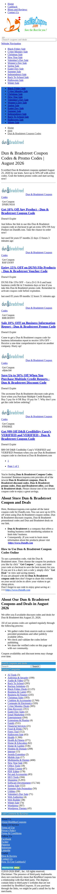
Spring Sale (13, 785)
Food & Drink (15, 728)
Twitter (4, 841)
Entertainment (15, 717)
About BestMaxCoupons (13, 822)
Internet (11, 751)
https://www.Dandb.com (18, 590)
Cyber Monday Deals (18, 706)
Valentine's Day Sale (18, 794)
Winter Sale (13, 802)
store (10, 130)
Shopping (12, 780)
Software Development (19, 782)
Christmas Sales (15, 697)
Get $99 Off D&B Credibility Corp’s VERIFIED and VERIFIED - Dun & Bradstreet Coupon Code (26, 435)
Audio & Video (15, 680)
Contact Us (7, 859)
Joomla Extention (16, 754)
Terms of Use (8, 827)
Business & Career (17, 692)
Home (11, 127)
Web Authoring (15, 797)
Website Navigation (11, 43)
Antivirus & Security (18, 677)
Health (11, 737)
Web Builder (14, 800)
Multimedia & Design (18, 760)
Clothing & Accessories (19, 700)
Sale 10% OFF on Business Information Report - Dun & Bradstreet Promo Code (28, 324)
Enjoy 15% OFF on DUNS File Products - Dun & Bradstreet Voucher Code (28, 269)
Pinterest (5, 844)
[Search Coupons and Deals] (3, 37)
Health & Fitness (16, 740)
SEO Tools (13, 777)
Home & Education (17, 743)
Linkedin (5, 850)
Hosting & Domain (17, 748)
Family (11, 723)
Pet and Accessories (17, 774)
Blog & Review (9, 856)
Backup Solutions (16, 686)
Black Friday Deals (17, 689)
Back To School (16, 683)
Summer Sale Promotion (20, 788)
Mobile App (14, 757)
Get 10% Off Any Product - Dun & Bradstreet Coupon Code (25, 211)
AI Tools (12, 674)
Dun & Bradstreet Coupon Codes (24, 133)
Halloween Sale (15, 734)
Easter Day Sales (16, 711)
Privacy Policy (8, 830)
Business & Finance (18, 694)
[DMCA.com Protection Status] (11, 868)
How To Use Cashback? (13, 861)
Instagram (6, 847)
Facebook (6, 839)
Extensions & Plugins (18, 720)
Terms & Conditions (11, 833)
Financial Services (17, 726)
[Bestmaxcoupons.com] (25, 31)
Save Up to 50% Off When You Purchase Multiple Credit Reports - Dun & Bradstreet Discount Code (25, 378)
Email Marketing (16, 714)
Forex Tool (13, 731)
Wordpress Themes (17, 808)
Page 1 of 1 (13, 466)
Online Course (15, 768)
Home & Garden (16, 746)
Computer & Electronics (20, 703)
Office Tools (14, 765)
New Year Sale (15, 763)
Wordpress (13, 805)
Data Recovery (15, 709)
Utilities (11, 791)
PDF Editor (13, 771)
